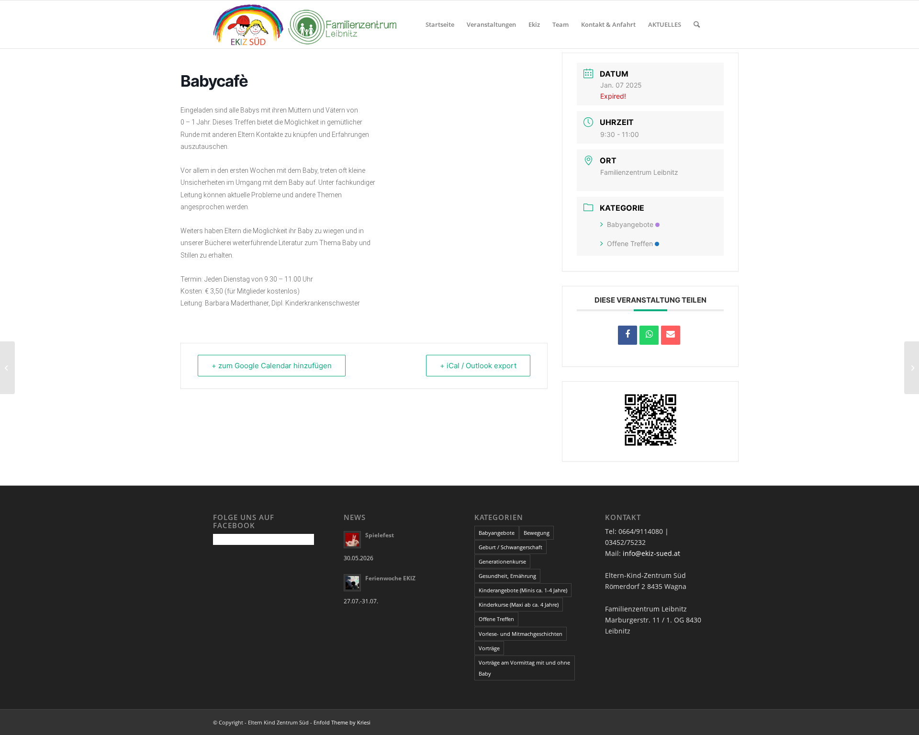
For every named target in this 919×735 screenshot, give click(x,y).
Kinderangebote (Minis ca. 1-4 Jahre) (523, 590)
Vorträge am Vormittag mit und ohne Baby (524, 668)
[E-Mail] (670, 335)
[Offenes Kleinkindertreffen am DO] (7, 367)
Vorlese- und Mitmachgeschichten (520, 633)
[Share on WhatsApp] (649, 335)
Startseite (440, 24)
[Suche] (696, 24)
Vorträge (489, 648)
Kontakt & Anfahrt (608, 24)
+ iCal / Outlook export (478, 365)
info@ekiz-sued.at (651, 553)
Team (560, 24)
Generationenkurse (502, 561)
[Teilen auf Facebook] (627, 335)
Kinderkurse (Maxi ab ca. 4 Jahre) (519, 604)
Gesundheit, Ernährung (507, 575)
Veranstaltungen (491, 24)
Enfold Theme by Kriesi (342, 722)
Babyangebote (630, 224)
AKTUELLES (664, 24)
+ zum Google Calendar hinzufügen (272, 365)
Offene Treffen (630, 243)
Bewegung (536, 532)
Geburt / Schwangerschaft (510, 547)
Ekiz (534, 24)
